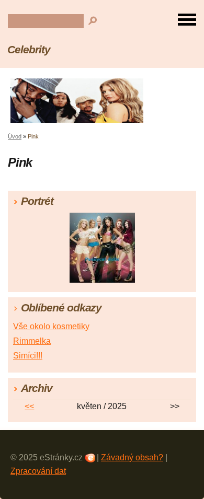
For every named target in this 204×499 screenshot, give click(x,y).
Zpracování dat (38, 471)
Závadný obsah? (132, 457)
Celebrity (28, 49)
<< (29, 406)
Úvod (14, 136)
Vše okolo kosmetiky (51, 326)
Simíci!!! (27, 355)
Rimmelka (32, 340)
